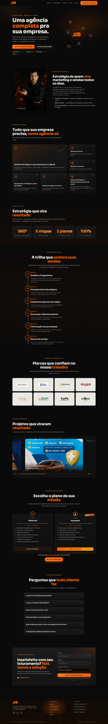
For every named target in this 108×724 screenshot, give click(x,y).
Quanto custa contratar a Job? (37, 610)
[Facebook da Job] (17, 712)
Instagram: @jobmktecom (80, 706)
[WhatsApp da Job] (21, 712)
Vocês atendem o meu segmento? (38, 617)
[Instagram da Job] (13, 712)
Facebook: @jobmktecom (80, 709)
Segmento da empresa (63, 666)
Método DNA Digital (54, 706)
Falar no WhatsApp (55, 559)
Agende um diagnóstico (79, 712)
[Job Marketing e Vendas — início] (13, 3)
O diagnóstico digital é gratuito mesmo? (41, 632)
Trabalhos (64, 3)
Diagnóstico (89, 3)
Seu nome (60, 653)
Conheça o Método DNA (44, 46)
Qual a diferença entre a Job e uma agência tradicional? (46, 624)
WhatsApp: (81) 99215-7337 (80, 704)
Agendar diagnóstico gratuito (74, 675)
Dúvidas (77, 3)
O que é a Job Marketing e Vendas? (39, 596)
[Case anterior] (15, 455)
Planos (71, 3)
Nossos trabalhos (54, 709)
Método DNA (57, 3)
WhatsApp (60, 659)
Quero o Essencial (33, 549)
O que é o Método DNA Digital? (37, 603)
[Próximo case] (93, 455)
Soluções (49, 3)
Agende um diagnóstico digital (23, 46)
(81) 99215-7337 (24, 677)
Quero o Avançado (75, 549)
